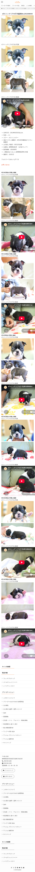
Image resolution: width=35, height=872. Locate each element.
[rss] (21, 867)
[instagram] (15, 867)
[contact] (23, 867)
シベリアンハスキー (9, 686)
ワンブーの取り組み (9, 731)
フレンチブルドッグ (9, 678)
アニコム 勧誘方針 (8, 739)
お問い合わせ (5, 164)
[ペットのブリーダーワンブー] (17, 2)
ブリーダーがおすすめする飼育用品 (13, 701)
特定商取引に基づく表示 (10, 724)
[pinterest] (17, 867)
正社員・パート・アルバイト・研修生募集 (15, 720)
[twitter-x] (13, 867)
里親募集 (5, 716)
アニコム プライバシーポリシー (12, 735)
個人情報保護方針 (8, 727)
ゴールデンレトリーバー (10, 682)
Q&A (4, 713)
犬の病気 (5, 705)
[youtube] (19, 867)
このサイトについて (9, 698)
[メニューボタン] (2, 2)
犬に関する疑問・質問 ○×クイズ (12, 709)
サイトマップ (7, 742)
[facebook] (11, 867)
